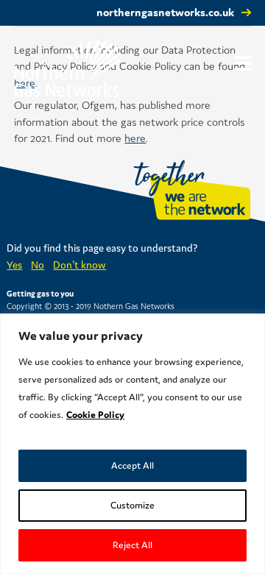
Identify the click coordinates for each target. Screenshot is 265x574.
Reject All (132, 545)
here (135, 138)
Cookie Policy (95, 414)
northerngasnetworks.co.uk (165, 12)
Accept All (132, 465)
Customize (132, 505)
